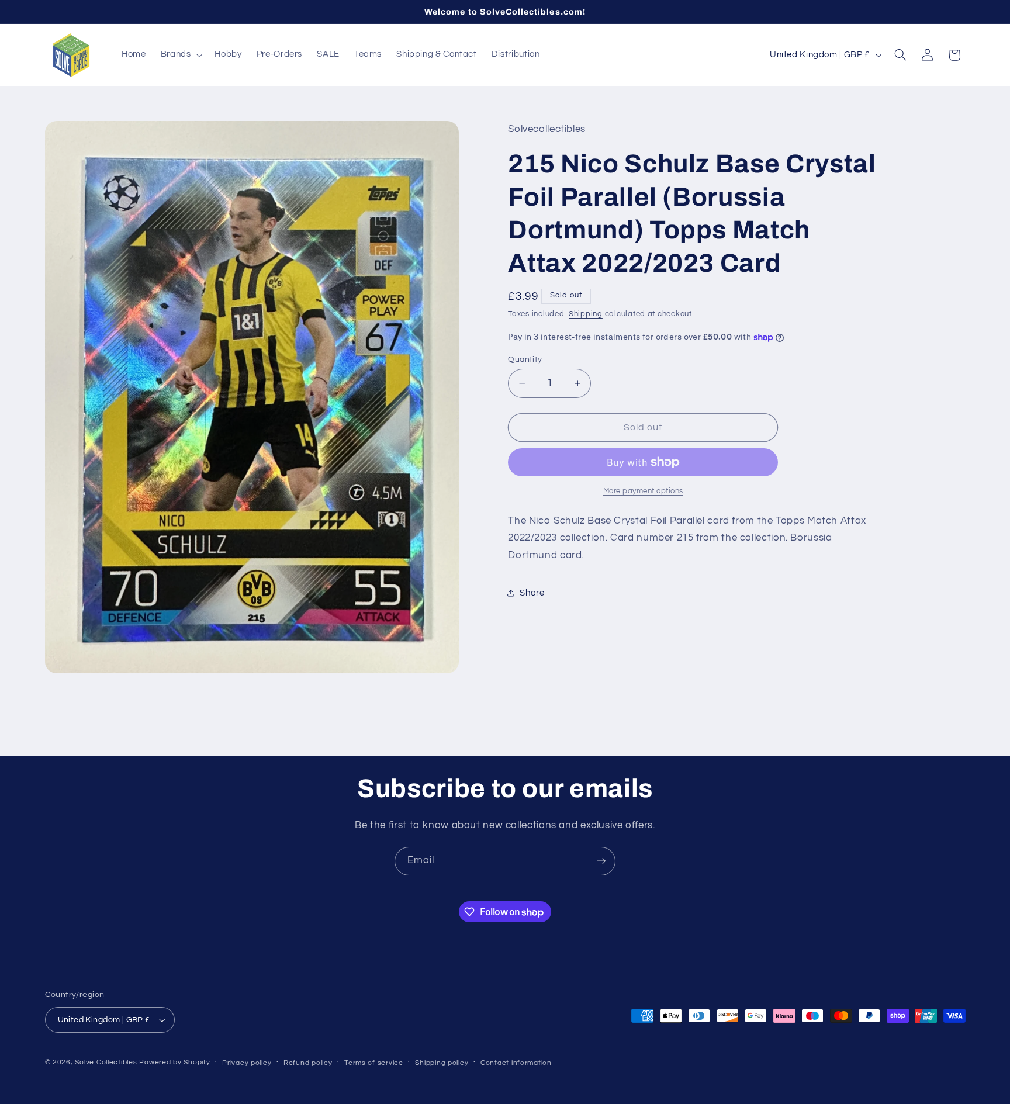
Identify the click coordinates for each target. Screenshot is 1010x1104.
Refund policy (308, 1063)
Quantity (525, 359)
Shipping (586, 314)
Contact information (516, 1063)
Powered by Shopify (174, 1062)
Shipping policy (441, 1063)
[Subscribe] (601, 861)
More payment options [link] (643, 491)
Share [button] (532, 593)
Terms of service (373, 1063)
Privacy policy (246, 1063)
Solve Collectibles (106, 1062)
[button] (180, 55)
